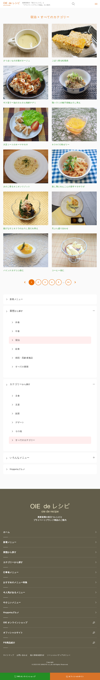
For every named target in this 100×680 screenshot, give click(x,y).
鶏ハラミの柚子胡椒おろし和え (66, 103)
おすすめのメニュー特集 (15, 582)
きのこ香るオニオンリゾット (16, 186)
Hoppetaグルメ (17, 469)
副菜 (17, 413)
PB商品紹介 (9, 643)
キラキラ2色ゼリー (60, 144)
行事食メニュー (11, 572)
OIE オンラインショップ (15, 622)
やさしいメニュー (12, 602)
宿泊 (17, 340)
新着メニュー (16, 299)
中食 (17, 331)
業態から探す (9, 552)
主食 (17, 396)
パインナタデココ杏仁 (13, 270)
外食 (17, 322)
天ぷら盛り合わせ (60, 228)
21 (68, 282)
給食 (17, 349)
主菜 (17, 405)
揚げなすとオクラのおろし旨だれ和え (20, 228)
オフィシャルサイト (13, 632)
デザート (19, 422)
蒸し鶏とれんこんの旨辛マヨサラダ (68, 186)
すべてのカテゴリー (25, 440)
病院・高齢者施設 (24, 358)
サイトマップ (8, 655)
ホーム (6, 532)
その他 (18, 431)
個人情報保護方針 (37, 655)
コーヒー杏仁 (58, 270)
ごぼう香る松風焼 (60, 60)
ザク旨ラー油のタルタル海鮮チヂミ (19, 103)
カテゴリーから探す (13, 562)
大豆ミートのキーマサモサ (15, 144)
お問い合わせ (22, 655)
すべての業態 (22, 367)
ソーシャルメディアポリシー (58, 655)
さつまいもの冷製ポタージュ (16, 60)
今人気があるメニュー (14, 592)
